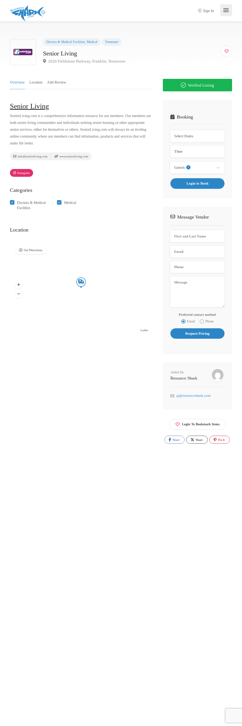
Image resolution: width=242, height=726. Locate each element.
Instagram (23, 173)
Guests (181, 167)
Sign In (208, 11)
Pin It (221, 440)
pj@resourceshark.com (194, 395)
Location (36, 82)
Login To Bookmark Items (201, 424)
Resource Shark (183, 378)
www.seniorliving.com (73, 156)
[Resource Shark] (27, 13)
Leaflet (144, 330)
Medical (92, 42)
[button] (19, 285)
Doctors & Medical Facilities (65, 42)
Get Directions (33, 250)
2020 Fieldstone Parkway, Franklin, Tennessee (86, 61)
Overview (17, 82)
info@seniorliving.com (32, 156)
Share (176, 440)
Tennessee (111, 42)
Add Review (56, 82)
